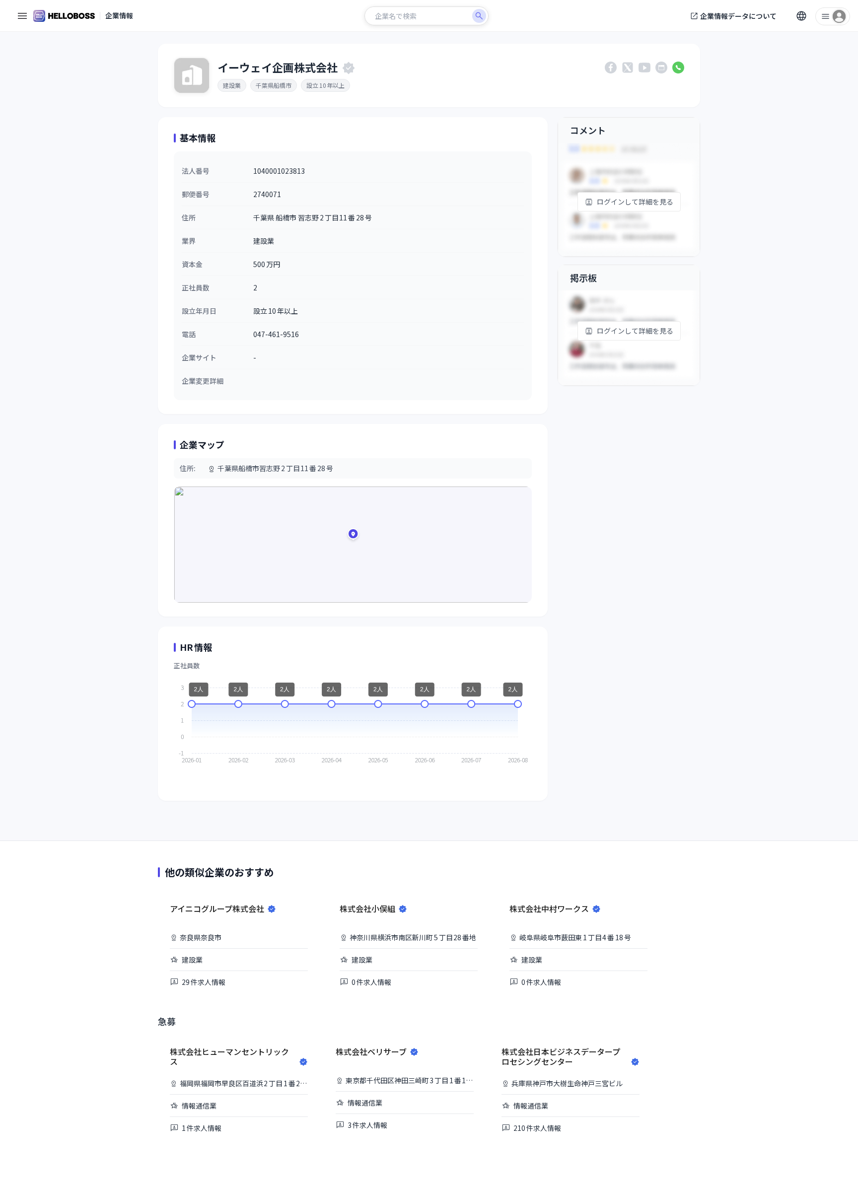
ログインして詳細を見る (635, 202)
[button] (353, 536)
